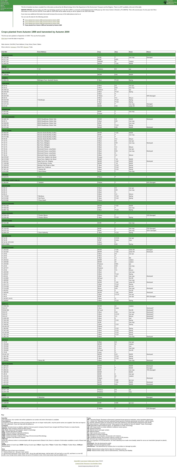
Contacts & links (79, 463)
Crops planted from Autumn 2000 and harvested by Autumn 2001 (42, 23)
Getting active (91, 461)
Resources (87, 463)
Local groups (84, 461)
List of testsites (94, 463)
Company (13, 47)
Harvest (26, 47)
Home (100, 463)
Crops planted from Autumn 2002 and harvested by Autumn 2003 (42, 20)
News (97, 461)
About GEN (77, 461)
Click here (4, 38)
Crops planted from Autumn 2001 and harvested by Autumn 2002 (42, 21)
